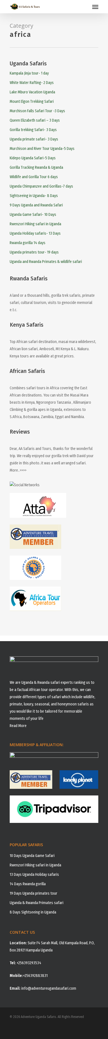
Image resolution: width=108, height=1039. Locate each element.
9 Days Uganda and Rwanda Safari (36, 205)
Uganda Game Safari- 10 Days (33, 214)
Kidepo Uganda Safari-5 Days (33, 158)
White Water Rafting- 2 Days (32, 82)
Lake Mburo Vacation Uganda (32, 92)
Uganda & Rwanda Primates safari (36, 902)
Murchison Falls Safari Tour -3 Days (37, 111)
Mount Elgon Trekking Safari (32, 101)
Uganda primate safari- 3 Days (34, 139)
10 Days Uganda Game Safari (32, 855)
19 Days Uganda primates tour (33, 893)
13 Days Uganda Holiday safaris (34, 874)
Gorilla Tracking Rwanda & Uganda (36, 167)
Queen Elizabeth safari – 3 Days (35, 120)
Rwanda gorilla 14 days (27, 242)
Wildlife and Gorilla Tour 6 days (34, 177)
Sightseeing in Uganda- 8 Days (34, 195)
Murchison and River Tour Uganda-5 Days (42, 148)
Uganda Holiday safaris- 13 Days (35, 233)
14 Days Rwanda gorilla (28, 884)
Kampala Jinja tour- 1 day (29, 73)
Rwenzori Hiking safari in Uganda (35, 224)
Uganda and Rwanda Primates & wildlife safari (46, 261)
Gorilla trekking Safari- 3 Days (33, 129)
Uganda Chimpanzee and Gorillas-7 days (41, 186)
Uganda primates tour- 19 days (34, 252)
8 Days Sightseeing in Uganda (33, 912)
